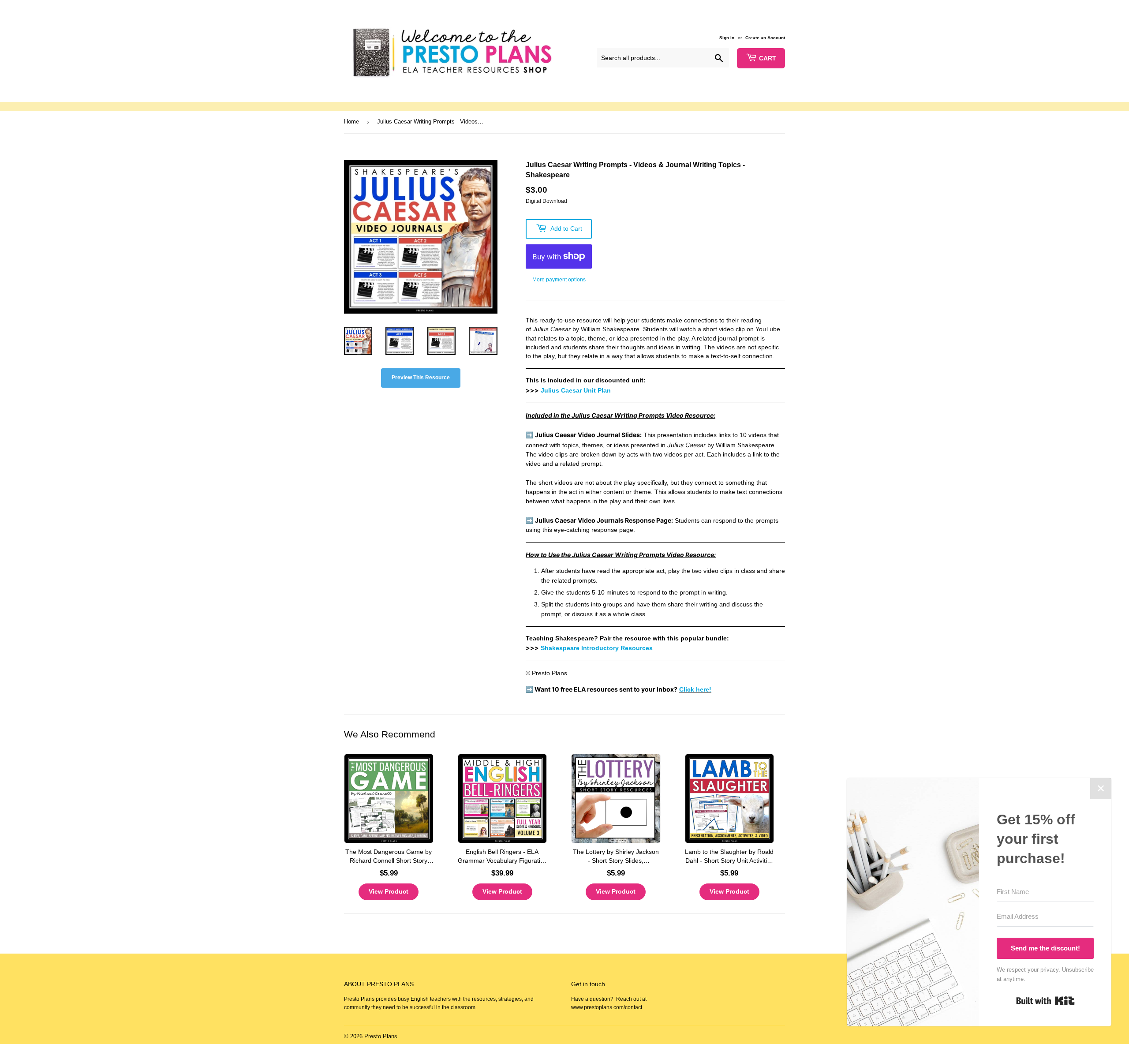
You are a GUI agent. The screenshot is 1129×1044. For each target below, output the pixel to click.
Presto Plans (380, 1036)
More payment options (559, 280)
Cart (767, 58)
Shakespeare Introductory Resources (597, 647)
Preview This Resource (421, 377)
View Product (388, 891)
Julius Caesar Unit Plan (576, 390)
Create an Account (765, 37)
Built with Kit (1045, 1001)
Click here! (695, 689)
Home (351, 121)
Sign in (726, 37)
